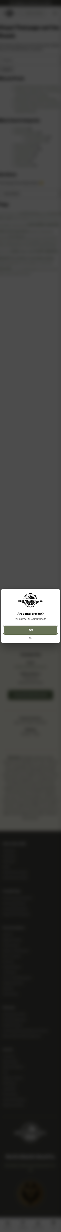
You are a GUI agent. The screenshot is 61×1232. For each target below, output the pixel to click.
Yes (30, 629)
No (30, 638)
